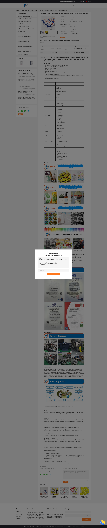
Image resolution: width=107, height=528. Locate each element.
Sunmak (53, 274)
